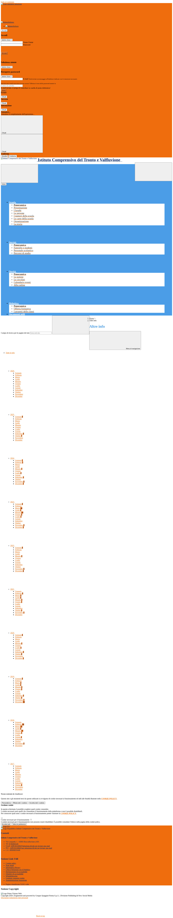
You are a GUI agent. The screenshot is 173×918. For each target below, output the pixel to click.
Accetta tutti (36, 803)
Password (26, 45)
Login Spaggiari (61, 83)
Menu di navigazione (133, 349)
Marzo (17, 377)
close (4, 184)
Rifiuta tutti (20, 803)
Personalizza (6, 803)
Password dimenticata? (9, 49)
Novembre (19, 394)
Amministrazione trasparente (16, 880)
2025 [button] (12, 415)
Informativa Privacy (13, 868)
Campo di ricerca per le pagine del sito (15, 333)
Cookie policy (11, 863)
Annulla (4, 156)
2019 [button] (12, 677)
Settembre (18, 390)
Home (91, 318)
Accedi (4, 30)
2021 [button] (12, 589)
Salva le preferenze (19, 824)
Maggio (18, 382)
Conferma (12, 156)
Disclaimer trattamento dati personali (14, 898)
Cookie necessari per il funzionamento (15, 820)
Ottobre (18, 392)
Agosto (17, 388)
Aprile (17, 379)
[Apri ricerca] (153, 171)
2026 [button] (12, 371)
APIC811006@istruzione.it (30, 846)
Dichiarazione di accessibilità (16, 872)
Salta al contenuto (7, 2)
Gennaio (18, 373)
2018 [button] (12, 720)
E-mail (25, 79)
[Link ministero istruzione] (11, 4)
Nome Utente (28, 42)
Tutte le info (10, 353)
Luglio (17, 386)
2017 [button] (12, 764)
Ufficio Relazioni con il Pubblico (18, 870)
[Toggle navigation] (19, 173)
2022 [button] (12, 546)
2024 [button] (12, 458)
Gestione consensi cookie (15, 878)
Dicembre (18, 396)
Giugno (18, 384)
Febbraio (18, 375)
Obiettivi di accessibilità (14, 874)
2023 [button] (12, 502)
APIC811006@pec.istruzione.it (31, 848)
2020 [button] (12, 633)
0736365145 (13, 844)
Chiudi (4, 97)
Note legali (10, 865)
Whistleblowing (11, 876)
